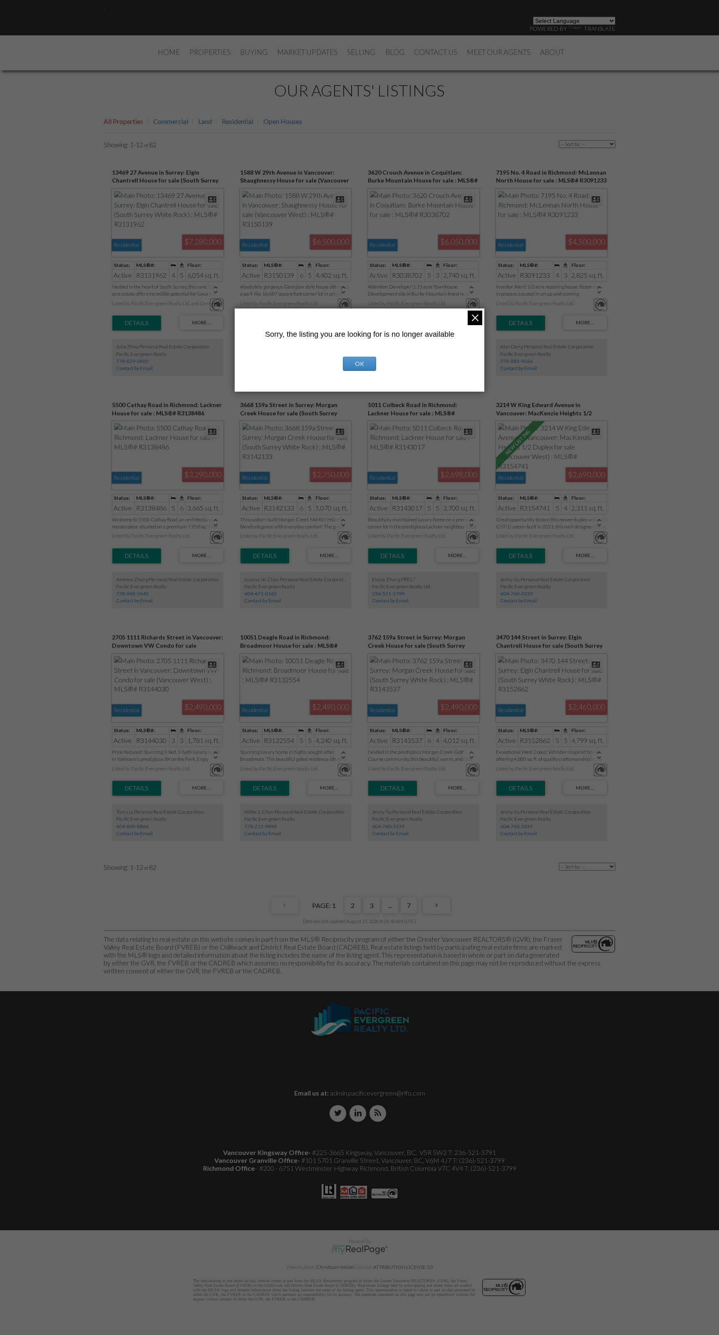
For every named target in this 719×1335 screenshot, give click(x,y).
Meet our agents (499, 52)
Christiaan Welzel (335, 1267)
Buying (254, 52)
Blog (394, 52)
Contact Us (435, 52)
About (552, 52)
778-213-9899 (260, 826)
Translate (599, 28)
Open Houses (282, 121)
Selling (361, 52)
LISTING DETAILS (136, 323)
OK (359, 363)
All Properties (123, 121)
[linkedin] (359, 1113)
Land (205, 121)
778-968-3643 (132, 593)
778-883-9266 (516, 361)
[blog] (379, 1113)
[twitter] (340, 1113)
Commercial (170, 121)
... (390, 905)
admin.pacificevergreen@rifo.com (377, 1093)
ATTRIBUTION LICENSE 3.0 (403, 1267)
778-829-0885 (132, 361)
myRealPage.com (360, 1250)
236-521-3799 (388, 593)
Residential (237, 121)
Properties (210, 52)
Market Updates (307, 52)
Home (169, 52)
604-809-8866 (132, 826)
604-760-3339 (516, 593)
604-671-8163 (260, 593)
